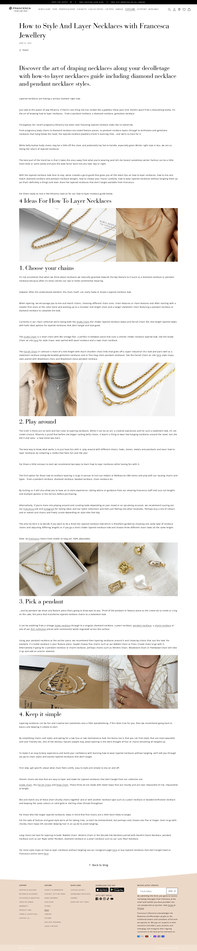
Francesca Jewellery (171, 948)
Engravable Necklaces (81, 894)
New (54, 9)
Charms (74, 898)
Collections (95, 9)
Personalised (67, 9)
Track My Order (26, 902)
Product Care (25, 910)
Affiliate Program (53, 922)
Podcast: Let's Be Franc (55, 894)
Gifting (109, 9)
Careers (48, 914)
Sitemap (48, 918)
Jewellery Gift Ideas (80, 902)
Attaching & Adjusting (29, 898)
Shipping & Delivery (28, 890)
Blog (47, 910)
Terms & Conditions (28, 914)
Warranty (23, 906)
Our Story (49, 902)
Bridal (120, 9)
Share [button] (25, 50)
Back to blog (100, 865)
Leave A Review (51, 926)
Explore (130, 9)
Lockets (82, 9)
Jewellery (44, 9)
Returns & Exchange (28, 894)
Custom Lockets (78, 890)
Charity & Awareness (54, 890)
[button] (44, 9)
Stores (48, 906)
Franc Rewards (51, 898)
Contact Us (24, 918)
